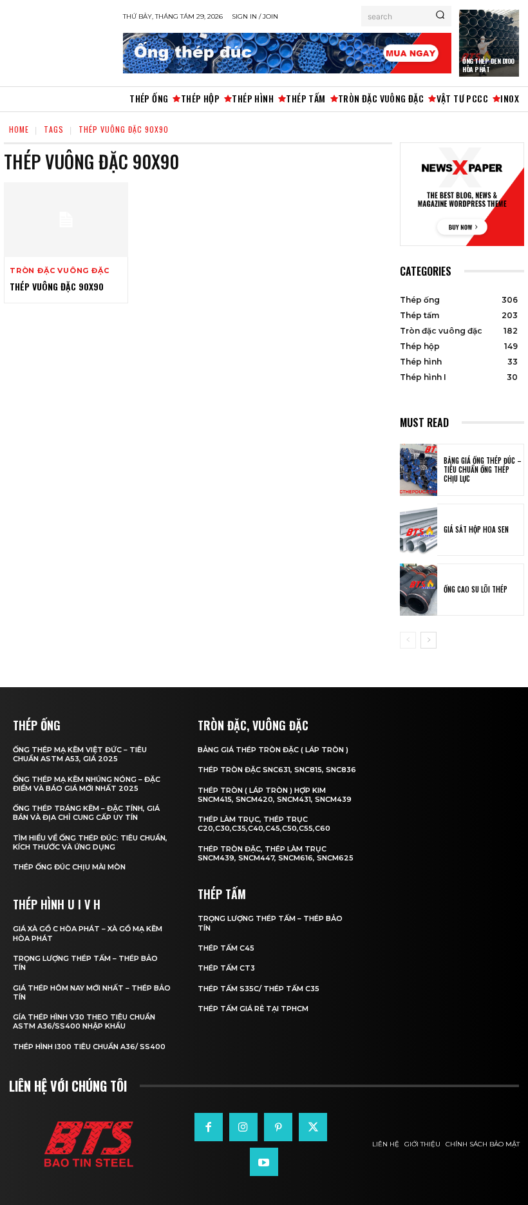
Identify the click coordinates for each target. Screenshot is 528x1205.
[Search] (440, 16)
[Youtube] (264, 1162)
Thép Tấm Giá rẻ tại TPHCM (253, 1008)
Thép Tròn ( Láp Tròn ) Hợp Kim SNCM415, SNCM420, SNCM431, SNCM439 (275, 795)
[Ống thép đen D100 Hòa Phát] (489, 43)
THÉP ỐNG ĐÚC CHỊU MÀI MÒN (69, 866)
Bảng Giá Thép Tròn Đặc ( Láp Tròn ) (273, 749)
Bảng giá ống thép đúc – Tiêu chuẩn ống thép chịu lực (483, 469)
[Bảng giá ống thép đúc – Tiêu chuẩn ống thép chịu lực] (418, 470)
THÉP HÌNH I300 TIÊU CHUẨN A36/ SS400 (89, 1046)
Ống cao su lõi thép (475, 589)
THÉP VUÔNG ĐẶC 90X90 (57, 286)
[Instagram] (243, 1127)
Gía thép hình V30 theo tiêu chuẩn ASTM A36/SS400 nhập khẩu (84, 1021)
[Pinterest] (278, 1127)
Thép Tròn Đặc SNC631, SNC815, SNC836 (277, 769)
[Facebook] (208, 1127)
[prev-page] (408, 640)
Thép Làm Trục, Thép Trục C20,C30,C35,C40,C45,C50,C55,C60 (264, 824)
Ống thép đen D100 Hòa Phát (488, 65)
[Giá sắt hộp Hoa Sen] (418, 530)
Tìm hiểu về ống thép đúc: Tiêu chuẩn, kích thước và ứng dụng (90, 842)
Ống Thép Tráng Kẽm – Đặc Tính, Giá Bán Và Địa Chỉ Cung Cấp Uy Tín (86, 813)
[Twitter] (313, 1127)
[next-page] (428, 640)
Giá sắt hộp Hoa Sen (476, 529)
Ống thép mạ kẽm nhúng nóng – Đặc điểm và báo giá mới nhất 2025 (86, 784)
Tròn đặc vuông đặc (59, 270)
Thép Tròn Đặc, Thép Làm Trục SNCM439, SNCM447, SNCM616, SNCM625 (276, 853)
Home (19, 129)
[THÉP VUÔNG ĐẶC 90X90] (66, 219)
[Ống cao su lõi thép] (418, 590)
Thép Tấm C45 (226, 948)
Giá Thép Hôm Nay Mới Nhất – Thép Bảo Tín (92, 992)
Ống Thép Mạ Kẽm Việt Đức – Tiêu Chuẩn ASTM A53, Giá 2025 (80, 754)
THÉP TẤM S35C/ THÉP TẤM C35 (258, 988)
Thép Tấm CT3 (226, 968)
